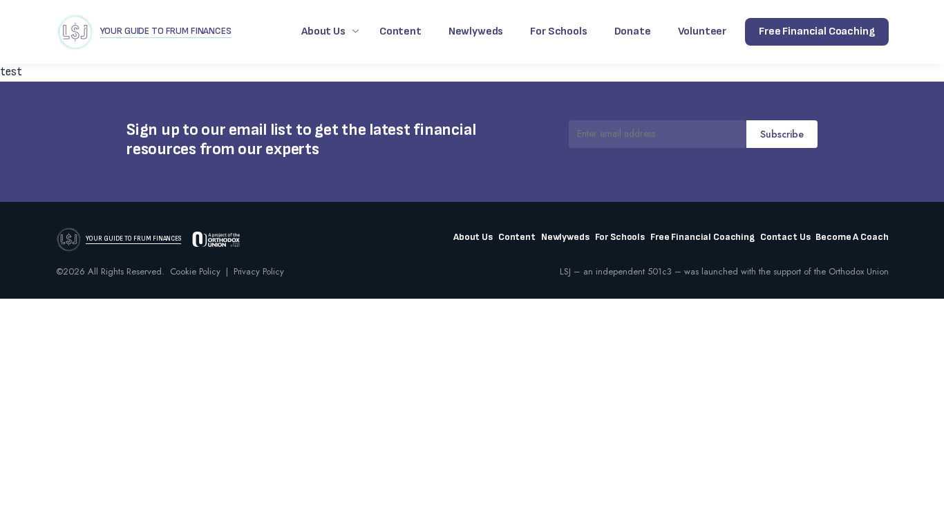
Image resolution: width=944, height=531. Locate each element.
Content (400, 31)
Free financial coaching (816, 31)
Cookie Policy (195, 271)
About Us (323, 31)
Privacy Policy (259, 271)
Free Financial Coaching (702, 237)
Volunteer (702, 31)
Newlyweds (476, 31)
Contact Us (785, 237)
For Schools (558, 31)
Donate (632, 31)
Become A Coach (851, 237)
